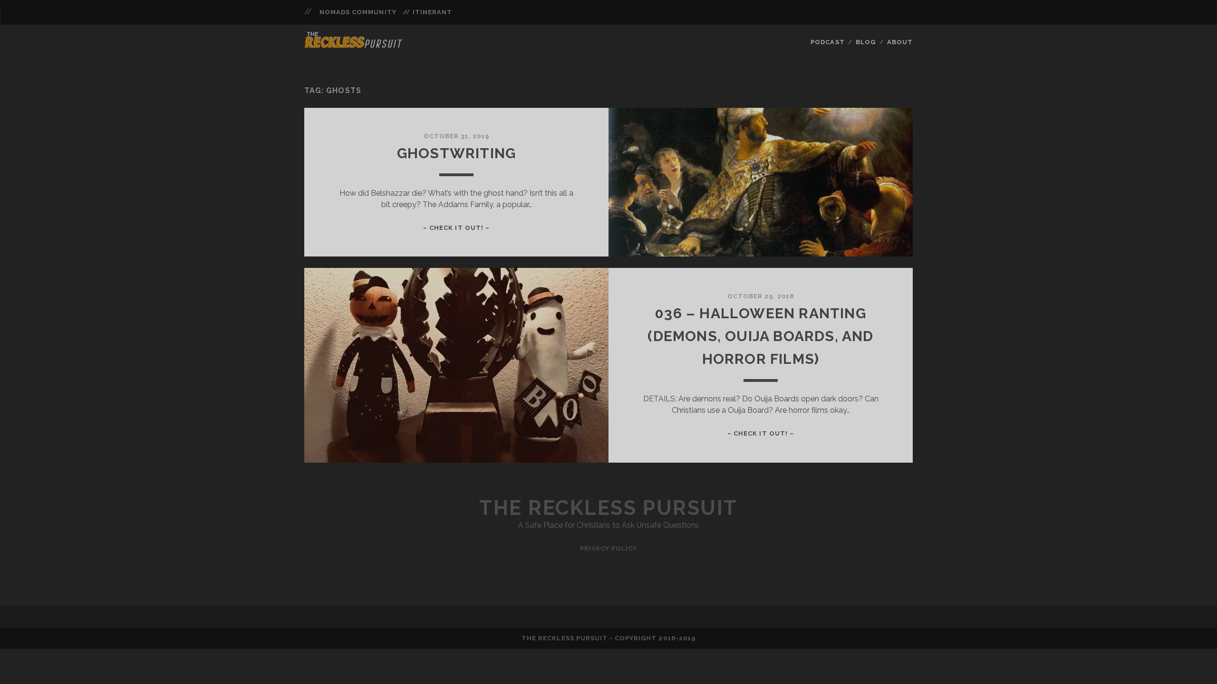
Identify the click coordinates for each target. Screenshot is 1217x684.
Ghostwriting (456, 153)
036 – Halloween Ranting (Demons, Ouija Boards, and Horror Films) (760, 336)
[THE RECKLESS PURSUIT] (353, 45)
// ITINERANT (427, 12)
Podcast (827, 42)
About (900, 42)
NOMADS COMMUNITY (357, 12)
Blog (866, 42)
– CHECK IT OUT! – (456, 227)
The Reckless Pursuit (608, 508)
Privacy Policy (608, 548)
